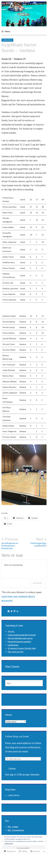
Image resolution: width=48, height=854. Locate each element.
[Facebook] (9, 611)
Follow (12, 768)
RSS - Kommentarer (16, 830)
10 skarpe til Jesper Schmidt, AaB (22, 648)
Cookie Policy (8, 843)
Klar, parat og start (15, 651)
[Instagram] (15, 611)
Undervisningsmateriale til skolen (22, 635)
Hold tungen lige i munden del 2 (39, 542)
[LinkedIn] (17, 611)
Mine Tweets (12, 666)
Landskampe (13, 645)
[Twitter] (12, 611)
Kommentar (37, 583)
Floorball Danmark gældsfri (19, 641)
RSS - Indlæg (13, 826)
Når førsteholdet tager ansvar (20, 638)
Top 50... (11, 631)
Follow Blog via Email (17, 736)
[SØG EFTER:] (24, 683)
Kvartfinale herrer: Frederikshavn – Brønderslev (10, 543)
